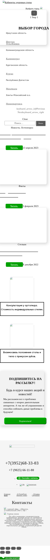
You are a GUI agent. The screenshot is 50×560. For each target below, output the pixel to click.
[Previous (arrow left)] (2, 552)
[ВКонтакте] (22, 485)
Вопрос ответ (22, 495)
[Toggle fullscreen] (13, 548)
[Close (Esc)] (2, 548)
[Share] (7, 548)
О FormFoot (22, 494)
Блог (6, 495)
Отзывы (36, 494)
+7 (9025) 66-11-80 (21, 470)
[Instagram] (31, 485)
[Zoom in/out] (18, 548)
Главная (7, 494)
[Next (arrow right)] (7, 552)
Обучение (36, 495)
